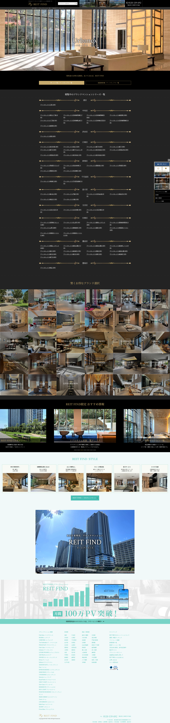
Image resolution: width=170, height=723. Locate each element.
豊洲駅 (93, 642)
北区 (65, 652)
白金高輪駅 (85, 645)
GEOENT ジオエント (44, 707)
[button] (135, 426)
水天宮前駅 (85, 655)
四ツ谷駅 (94, 650)
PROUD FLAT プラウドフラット (47, 645)
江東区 (73, 637)
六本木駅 (84, 637)
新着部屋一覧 (113, 642)
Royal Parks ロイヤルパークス (47, 679)
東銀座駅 (84, 657)
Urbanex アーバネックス (46, 650)
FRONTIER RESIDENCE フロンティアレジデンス (50, 693)
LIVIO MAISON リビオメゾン (46, 702)
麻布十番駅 (85, 635)
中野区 (66, 655)
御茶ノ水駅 (95, 660)
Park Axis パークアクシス (46, 635)
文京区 (66, 645)
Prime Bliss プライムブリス (46, 709)
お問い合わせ (113, 660)
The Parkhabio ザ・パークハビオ (48, 642)
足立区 (66, 660)
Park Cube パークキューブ (46, 647)
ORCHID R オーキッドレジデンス (48, 657)
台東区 (73, 645)
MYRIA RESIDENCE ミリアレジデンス (49, 669)
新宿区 (66, 640)
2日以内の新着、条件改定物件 (117, 647)
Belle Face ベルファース (45, 704)
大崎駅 (93, 655)
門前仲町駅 (95, 640)
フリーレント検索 (114, 640)
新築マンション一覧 (115, 645)
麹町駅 (93, 652)
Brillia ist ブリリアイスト (46, 662)
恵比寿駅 (94, 637)
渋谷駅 (93, 635)
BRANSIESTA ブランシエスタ (47, 687)
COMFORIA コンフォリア (46, 640)
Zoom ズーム (42, 699)
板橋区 (66, 657)
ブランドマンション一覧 (44, 8)
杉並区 (73, 655)
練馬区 (73, 657)
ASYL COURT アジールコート (47, 689)
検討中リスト (113, 650)
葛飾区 (73, 660)
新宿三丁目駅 (95, 645)
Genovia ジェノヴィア (45, 677)
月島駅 (84, 662)
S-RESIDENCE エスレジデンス (47, 674)
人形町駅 (84, 652)
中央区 (73, 635)
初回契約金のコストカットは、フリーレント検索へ (84, 621)
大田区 (66, 650)
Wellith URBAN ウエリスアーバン (48, 697)
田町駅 (84, 647)
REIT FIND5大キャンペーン (84, 498)
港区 (65, 635)
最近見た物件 (158, 170)
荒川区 (73, 652)
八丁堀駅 (84, 660)
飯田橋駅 (94, 647)
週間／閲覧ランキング (115, 637)
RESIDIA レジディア (44, 637)
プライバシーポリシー (115, 652)
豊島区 (73, 650)
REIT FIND (34, 8)
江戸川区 (66, 662)
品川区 (66, 642)
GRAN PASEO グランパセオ (46, 672)
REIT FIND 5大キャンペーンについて (119, 635)
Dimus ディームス (44, 660)
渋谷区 (66, 637)
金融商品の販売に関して (116, 655)
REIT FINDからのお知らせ (116, 657)
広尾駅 (84, 642)
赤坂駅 (84, 640)
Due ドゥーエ (42, 667)
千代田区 (74, 640)
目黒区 (73, 642)
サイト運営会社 (113, 662)
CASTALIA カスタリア (45, 655)
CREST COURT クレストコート (47, 682)
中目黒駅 (94, 657)
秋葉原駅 (94, 662)
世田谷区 (74, 647)
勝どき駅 (84, 650)
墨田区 (66, 647)
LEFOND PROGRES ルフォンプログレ (49, 652)
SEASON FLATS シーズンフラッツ (48, 665)
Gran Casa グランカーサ (45, 684)
